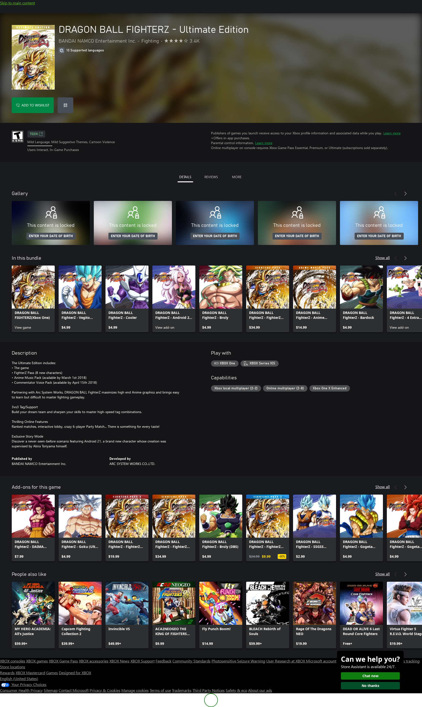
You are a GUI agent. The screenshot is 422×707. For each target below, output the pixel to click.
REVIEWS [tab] (211, 176)
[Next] (405, 193)
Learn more (392, 133)
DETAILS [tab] (185, 176)
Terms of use (160, 690)
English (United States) (19, 678)
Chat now (370, 675)
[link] (33, 299)
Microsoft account (321, 660)
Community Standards (191, 660)
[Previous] (396, 193)
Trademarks (181, 690)
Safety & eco (236, 690)
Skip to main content (17, 2)
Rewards (7, 672)
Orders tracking (406, 660)
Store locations (12, 666)
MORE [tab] (237, 176)
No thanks (370, 685)
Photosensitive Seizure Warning (238, 660)
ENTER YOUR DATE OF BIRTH (51, 236)
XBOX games (37, 660)
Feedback (163, 660)
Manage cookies (135, 690)
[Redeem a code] (65, 105)
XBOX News (119, 660)
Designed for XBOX (75, 672)
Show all (382, 257)
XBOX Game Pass (63, 660)
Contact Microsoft (74, 690)
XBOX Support (142, 660)
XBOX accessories (93, 660)
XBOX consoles (12, 660)
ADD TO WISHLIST (35, 105)
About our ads (260, 690)
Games (52, 672)
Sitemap (51, 690)
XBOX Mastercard (30, 672)
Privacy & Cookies (105, 690)
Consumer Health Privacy (21, 690)
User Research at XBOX (286, 660)
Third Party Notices (208, 690)
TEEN (34, 134)
